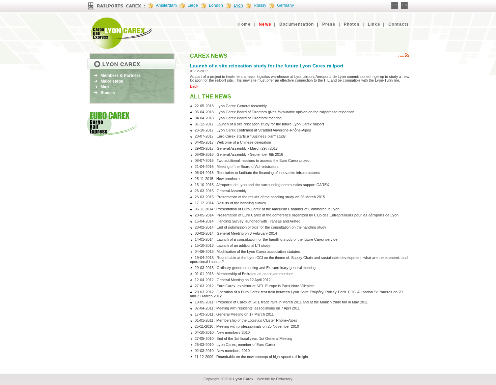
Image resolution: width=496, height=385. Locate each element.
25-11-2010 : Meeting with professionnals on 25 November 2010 (247, 326)
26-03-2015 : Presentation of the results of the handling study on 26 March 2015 (260, 197)
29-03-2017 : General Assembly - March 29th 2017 (236, 148)
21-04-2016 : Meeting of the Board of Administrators (237, 167)
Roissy (260, 5)
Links (374, 24)
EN (404, 5)
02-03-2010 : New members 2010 (222, 351)
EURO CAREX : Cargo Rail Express (122, 33)
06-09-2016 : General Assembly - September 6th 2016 (239, 154)
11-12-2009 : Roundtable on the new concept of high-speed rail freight (251, 357)
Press (329, 24)
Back (194, 86)
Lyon (238, 5)
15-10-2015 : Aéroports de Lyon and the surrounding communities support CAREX (262, 185)
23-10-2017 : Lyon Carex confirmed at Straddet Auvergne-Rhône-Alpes (253, 130)
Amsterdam (166, 5)
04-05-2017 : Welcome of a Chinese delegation (233, 142)
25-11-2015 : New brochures (218, 179)
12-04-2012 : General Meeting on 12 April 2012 (233, 280)
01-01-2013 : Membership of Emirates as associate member (244, 274)
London (216, 5)
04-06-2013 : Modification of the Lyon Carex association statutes (247, 251)
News (265, 24)
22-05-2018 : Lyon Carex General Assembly (231, 106)
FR (394, 5)
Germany (285, 5)
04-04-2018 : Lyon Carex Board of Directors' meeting (238, 118)
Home (244, 24)
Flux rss (403, 55)
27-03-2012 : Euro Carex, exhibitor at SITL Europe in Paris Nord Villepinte (254, 286)
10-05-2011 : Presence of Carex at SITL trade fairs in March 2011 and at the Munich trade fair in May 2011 (281, 302)
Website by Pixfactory (275, 379)
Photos (352, 24)
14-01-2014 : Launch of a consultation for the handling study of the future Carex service (266, 239)
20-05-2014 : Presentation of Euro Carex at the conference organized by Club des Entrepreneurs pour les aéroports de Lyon (296, 215)
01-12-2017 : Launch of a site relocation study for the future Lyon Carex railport (259, 124)
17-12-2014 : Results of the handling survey (230, 203)
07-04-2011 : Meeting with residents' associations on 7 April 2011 (247, 308)
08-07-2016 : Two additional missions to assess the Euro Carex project (252, 160)
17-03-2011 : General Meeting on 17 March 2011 (234, 314)
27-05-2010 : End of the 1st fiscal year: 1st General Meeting (243, 338)
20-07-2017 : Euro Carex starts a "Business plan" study (240, 136)
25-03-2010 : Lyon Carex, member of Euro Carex (235, 345)
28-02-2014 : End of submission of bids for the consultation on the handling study (260, 227)
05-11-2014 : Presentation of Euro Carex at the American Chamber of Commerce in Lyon (267, 209)
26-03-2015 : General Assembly (221, 191)
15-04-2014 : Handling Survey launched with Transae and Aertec (247, 221)
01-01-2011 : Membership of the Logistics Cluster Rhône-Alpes (246, 320)
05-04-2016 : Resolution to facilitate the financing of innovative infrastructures (257, 173)
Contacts (398, 24)
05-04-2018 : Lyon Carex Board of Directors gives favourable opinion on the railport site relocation (274, 112)
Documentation (296, 24)
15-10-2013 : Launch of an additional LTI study (232, 245)
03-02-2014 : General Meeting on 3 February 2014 (236, 233)
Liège (193, 5)
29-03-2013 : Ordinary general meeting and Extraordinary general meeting (255, 268)
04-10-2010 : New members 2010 (222, 332)
